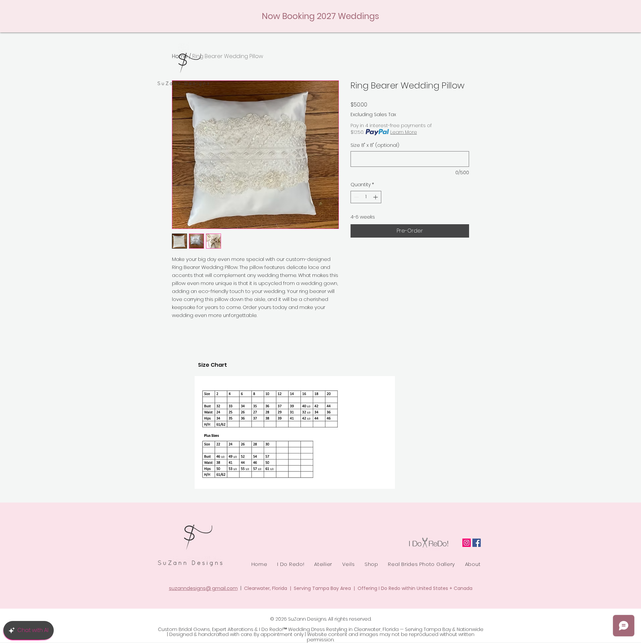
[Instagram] (466, 543)
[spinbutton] (366, 197)
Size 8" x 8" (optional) (375, 145)
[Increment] (376, 197)
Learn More (403, 132)
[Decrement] (356, 197)
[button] (323, 564)
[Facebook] (476, 543)
